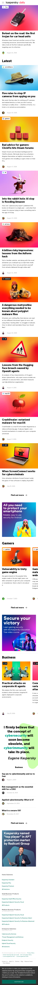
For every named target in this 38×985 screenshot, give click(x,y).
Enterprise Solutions (9, 929)
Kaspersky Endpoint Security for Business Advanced (18, 921)
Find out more (17, 495)
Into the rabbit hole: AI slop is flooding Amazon (18, 200)
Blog (22, 961)
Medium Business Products (11, 910)
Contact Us (5, 961)
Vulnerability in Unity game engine (14, 571)
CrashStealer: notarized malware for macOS (16, 421)
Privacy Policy (30, 953)
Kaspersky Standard (8, 879)
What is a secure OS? (11, 810)
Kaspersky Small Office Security (11, 899)
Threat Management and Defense (12, 937)
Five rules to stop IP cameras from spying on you (18, 95)
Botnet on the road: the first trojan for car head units (18, 35)
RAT (6, 445)
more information (14, 977)
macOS (7, 393)
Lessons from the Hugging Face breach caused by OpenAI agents (17, 368)
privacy (7, 224)
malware (7, 279)
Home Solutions (7, 875)
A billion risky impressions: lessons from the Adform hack (18, 253)
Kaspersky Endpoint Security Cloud (13, 902)
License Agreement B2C (9, 956)
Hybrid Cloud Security (9, 943)
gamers (7, 118)
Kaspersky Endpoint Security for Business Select (17, 918)
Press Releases (6, 963)
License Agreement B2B (22, 956)
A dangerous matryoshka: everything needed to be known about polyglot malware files (17, 309)
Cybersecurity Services (9, 934)
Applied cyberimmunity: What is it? (18, 800)
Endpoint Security (7, 940)
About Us (11, 961)
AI (5, 172)
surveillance (9, 67)
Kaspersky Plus (6, 883)
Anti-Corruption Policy (26, 954)
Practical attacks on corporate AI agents (14, 685)
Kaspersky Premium (8, 886)
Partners (17, 961)
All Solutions (6, 889)
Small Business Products (10, 894)
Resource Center (29, 961)
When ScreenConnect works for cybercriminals (18, 473)
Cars (6, 7)
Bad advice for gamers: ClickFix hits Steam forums (18, 146)
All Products (5, 905)
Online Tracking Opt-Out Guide (11, 954)
